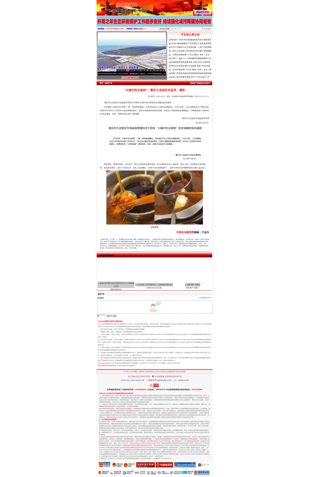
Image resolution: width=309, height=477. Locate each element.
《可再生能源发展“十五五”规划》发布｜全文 (190, 55)
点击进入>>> (142, 29)
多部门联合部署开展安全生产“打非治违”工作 (190, 77)
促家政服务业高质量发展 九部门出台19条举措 (190, 62)
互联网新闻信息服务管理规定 (134, 329)
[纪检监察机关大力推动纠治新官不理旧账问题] (154, 24)
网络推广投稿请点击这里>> (200, 83)
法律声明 (141, 371)
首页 (101, 83)
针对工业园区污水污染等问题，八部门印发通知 (191, 47)
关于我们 (126, 371)
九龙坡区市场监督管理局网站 (182, 96)
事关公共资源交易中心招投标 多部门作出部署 (190, 66)
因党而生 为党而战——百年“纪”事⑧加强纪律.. (128, 74)
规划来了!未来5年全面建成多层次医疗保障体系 (191, 40)
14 (160, 70)
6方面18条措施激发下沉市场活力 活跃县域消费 (191, 43)
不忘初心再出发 (190, 34)
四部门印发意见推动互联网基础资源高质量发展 (191, 73)
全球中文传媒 (116, 7)
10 (147, 70)
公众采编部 (133, 371)
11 (150, 70)
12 (154, 70)
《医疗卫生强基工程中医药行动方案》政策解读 (191, 51)
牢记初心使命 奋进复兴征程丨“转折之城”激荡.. (162, 74)
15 (164, 70)
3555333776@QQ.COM (114, 29)
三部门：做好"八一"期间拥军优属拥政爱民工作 (191, 58)
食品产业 (108, 83)
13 (157, 70)
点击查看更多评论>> (205, 298)
